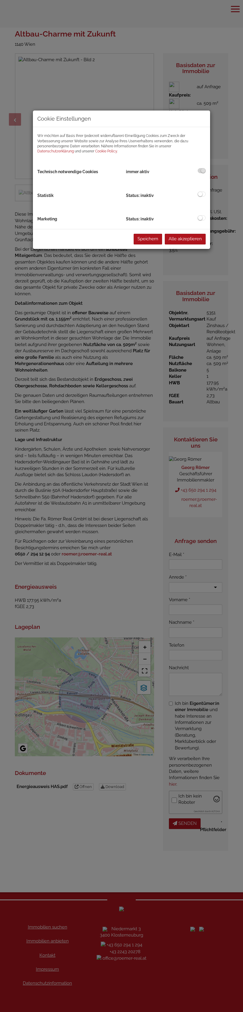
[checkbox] (202, 170)
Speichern (148, 238)
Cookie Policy (106, 151)
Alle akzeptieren (185, 238)
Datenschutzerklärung (55, 151)
